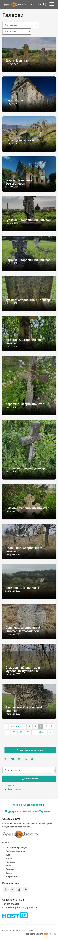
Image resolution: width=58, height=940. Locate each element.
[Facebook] (6, 889)
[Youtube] (19, 889)
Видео (9, 873)
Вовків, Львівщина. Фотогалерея (19, 181)
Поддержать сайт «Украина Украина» (27, 811)
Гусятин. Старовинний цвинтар (28, 220)
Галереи (10, 869)
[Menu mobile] (51, 4)
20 (21, 732)
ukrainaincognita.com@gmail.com (20, 907)
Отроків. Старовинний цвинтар (28, 260)
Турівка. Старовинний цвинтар (27, 300)
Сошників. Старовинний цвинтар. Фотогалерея (22, 629)
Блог (8, 865)
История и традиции (16, 847)
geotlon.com (49, 934)
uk (32, 4)
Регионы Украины (15, 851)
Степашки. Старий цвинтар (25, 468)
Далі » (42, 732)
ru (36, 4)
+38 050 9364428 (10, 904)
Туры (8, 855)
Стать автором (32, 804)
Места (9, 858)
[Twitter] (12, 889)
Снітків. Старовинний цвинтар (27, 508)
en (39, 4)
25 (28, 732)
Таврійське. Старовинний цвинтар (23, 709)
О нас (16, 804)
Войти (11, 785)
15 (14, 732)
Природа (10, 862)
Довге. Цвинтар (17, 60)
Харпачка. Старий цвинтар (24, 404)
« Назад (15, 726)
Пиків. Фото (14, 100)
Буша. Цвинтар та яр (20, 140)
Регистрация (14, 789)
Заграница (11, 876)
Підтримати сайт (29, 778)
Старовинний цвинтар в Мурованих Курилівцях (22, 669)
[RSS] (25, 889)
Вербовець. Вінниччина (22, 588)
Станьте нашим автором (30, 750)
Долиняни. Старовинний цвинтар (23, 341)
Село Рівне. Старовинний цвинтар (23, 549)
